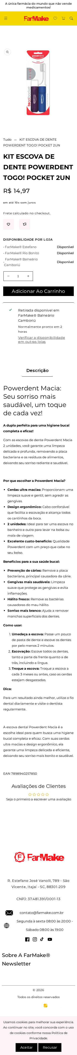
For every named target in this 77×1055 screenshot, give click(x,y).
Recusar (50, 1047)
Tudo (7, 139)
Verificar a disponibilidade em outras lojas (41, 340)
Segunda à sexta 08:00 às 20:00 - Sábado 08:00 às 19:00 (45, 925)
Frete (7, 213)
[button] (5, 18)
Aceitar (26, 1047)
